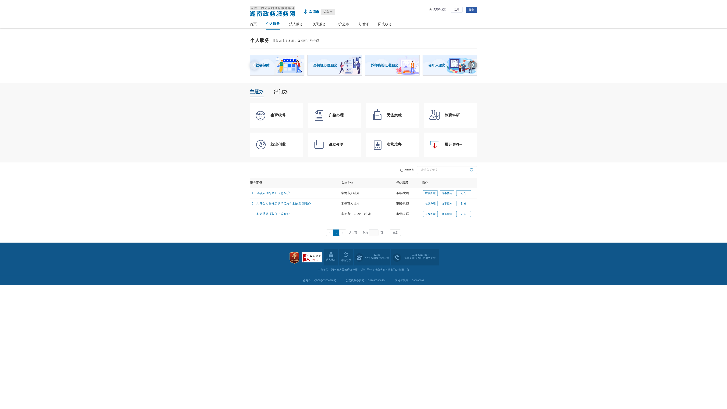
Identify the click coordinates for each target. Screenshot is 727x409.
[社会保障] (277, 65)
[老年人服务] (450, 65)
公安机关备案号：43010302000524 (365, 280)
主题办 (257, 91)
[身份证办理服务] (334, 65)
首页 (253, 24)
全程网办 (408, 170)
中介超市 (342, 24)
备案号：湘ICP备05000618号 (319, 280)
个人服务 (273, 24)
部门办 (281, 91)
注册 (456, 9)
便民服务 (319, 24)
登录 (471, 9)
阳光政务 (385, 24)
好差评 (364, 24)
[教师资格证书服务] (392, 65)
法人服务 (296, 24)
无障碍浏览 (439, 9)
